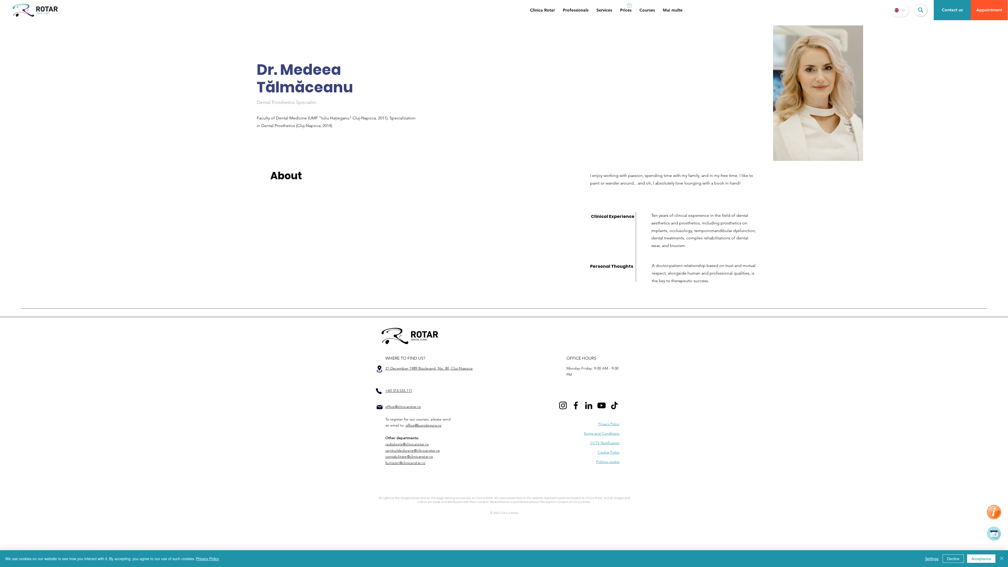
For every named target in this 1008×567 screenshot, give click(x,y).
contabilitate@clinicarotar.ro (409, 456)
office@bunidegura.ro (423, 425)
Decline (953, 558)
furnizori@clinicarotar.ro (405, 462)
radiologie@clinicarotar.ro (407, 444)
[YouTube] (601, 405)
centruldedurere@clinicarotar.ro (412, 450)
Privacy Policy (207, 558)
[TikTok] (614, 405)
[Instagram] (563, 405)
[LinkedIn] (589, 405)
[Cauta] (920, 10)
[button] (542, 10)
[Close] (1002, 558)
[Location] (379, 369)
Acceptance (981, 558)
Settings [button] (931, 558)
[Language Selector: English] (899, 10)
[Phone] (378, 391)
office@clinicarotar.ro (403, 406)
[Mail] (379, 407)
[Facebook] (576, 405)
